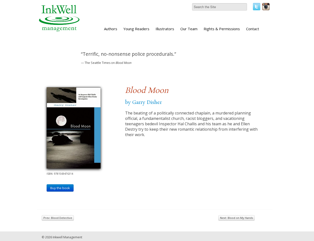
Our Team (188, 28)
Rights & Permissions (222, 28)
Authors (110, 28)
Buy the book (60, 188)
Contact (252, 28)
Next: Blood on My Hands (236, 218)
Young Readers (136, 28)
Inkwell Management (67, 237)
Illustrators (165, 28)
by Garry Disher (143, 102)
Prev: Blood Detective (57, 218)
